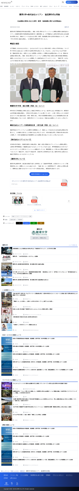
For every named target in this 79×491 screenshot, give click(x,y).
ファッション (64, 6)
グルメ (50, 6)
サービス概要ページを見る (67, 487)
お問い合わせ (13, 478)
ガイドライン (69, 475)
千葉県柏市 (20, 219)
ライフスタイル (24, 216)
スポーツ (18, 6)
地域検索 (6, 6)
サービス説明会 (24, 475)
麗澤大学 (67, 27)
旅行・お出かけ (44, 6)
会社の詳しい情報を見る (39, 238)
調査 (30, 216)
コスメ (70, 6)
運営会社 (6, 475)
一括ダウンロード (40, 210)
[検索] (62, 2)
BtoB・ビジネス (34, 6)
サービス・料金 (14, 475)
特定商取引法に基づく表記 (37, 475)
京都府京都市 (13, 219)
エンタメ (12, 6)
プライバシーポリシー (58, 475)
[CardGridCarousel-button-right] (68, 201)
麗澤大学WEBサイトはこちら (39, 174)
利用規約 (48, 475)
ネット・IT (56, 6)
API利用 (6, 478)
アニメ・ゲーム (25, 6)
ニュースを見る (72, 245)
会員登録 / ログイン (72, 2)
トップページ (6, 471)
